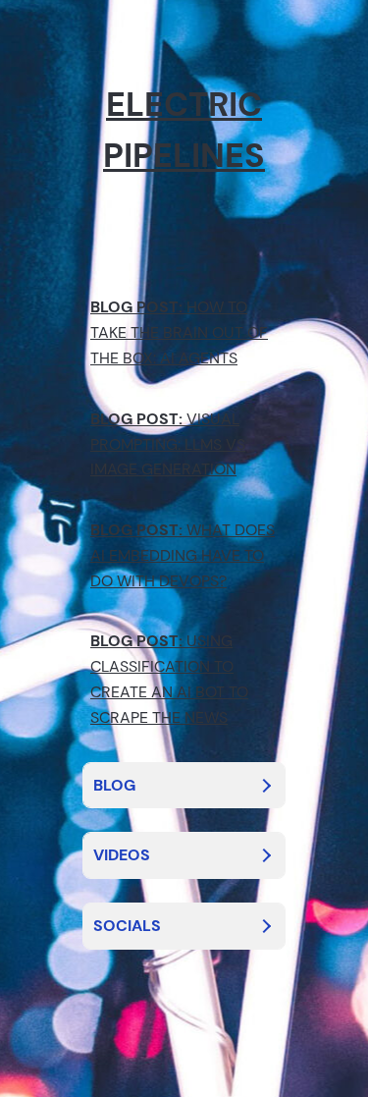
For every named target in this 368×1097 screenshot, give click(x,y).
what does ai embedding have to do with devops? (182, 555)
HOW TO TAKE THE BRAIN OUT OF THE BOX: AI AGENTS (179, 332)
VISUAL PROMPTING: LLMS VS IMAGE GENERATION (167, 444)
